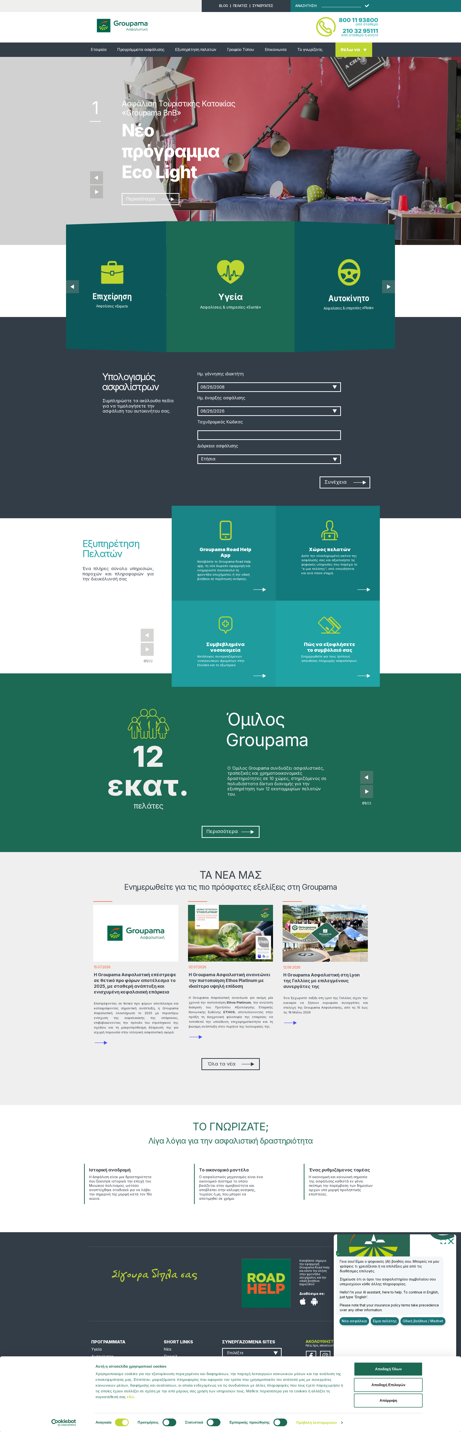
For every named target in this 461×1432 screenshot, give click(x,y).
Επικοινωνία (276, 49)
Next (147, 649)
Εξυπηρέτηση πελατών (195, 49)
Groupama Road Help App (225, 552)
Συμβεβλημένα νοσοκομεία (225, 647)
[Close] (451, 1241)
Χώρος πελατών (330, 549)
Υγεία (96, 1349)
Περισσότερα (140, 199)
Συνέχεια (335, 482)
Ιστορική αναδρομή (110, 1169)
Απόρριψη (388, 1400)
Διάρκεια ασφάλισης (217, 446)
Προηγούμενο (96, 177)
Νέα (167, 1349)
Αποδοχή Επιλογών (388, 1385)
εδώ (130, 1397)
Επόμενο (96, 191)
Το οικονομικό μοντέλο (224, 1169)
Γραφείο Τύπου (240, 49)
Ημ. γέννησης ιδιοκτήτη (220, 374)
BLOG (223, 6)
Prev (147, 635)
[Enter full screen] (443, 1241)
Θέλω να (350, 49)
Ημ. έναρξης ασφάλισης (221, 398)
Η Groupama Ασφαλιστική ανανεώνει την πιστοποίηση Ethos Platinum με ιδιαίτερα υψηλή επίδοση (229, 980)
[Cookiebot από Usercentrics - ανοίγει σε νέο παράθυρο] (64, 1422)
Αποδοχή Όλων (388, 1369)
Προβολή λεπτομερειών (316, 1422)
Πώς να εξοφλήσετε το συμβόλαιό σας (329, 647)
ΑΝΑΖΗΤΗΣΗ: (306, 5)
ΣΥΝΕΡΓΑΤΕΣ (262, 6)
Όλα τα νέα (221, 1064)
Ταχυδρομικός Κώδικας (220, 422)
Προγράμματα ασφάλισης (140, 49)
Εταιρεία (98, 49)
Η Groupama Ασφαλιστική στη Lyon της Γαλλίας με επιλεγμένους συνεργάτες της (321, 980)
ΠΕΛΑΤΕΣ (240, 6)
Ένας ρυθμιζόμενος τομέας (339, 1169)
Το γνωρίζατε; (309, 49)
